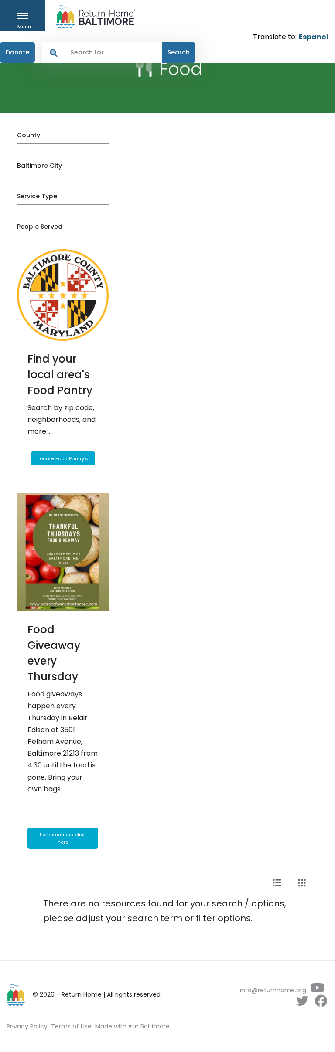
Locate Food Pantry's (63, 458)
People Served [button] (39, 226)
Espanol (313, 37)
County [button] (28, 135)
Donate (17, 52)
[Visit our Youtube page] (317, 990)
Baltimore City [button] (39, 165)
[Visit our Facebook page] (320, 1003)
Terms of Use (71, 1026)
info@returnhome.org (273, 990)
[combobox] (113, 52)
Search (179, 52)
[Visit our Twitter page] (302, 1003)
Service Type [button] (37, 196)
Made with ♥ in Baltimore (132, 1026)
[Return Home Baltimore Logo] (16, 995)
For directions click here (63, 838)
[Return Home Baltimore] (92, 17)
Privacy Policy (27, 1026)
